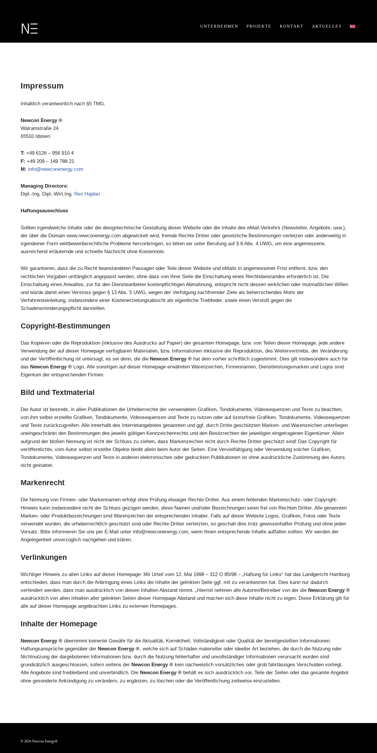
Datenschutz (92, 736)
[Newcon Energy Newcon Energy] (29, 28)
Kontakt (292, 26)
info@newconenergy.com (55, 169)
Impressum (59, 736)
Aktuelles (327, 26)
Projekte (259, 26)
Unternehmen (219, 26)
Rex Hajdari (87, 194)
